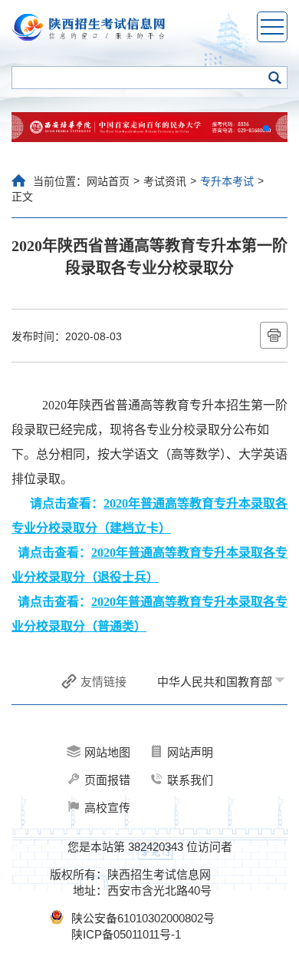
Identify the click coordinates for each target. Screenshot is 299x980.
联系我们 (190, 779)
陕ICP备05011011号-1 (126, 934)
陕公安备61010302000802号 (143, 918)
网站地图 (107, 752)
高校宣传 (107, 807)
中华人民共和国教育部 (214, 681)
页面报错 (107, 779)
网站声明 (190, 752)
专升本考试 (227, 181)
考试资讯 (164, 181)
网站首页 (108, 181)
